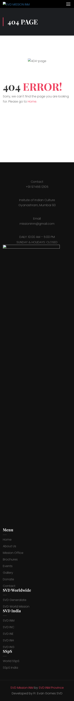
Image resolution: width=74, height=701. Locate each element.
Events (8, 566)
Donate (8, 579)
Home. (32, 101)
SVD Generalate (14, 600)
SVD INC (8, 627)
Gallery (8, 572)
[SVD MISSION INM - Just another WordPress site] (18, 4)
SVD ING (8, 647)
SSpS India (10, 667)
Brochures (10, 559)
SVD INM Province (51, 687)
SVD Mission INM (21, 687)
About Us (9, 546)
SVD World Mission (16, 606)
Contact (9, 586)
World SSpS (11, 661)
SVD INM (8, 620)
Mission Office (13, 553)
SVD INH (8, 640)
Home (7, 539)
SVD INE (8, 634)
